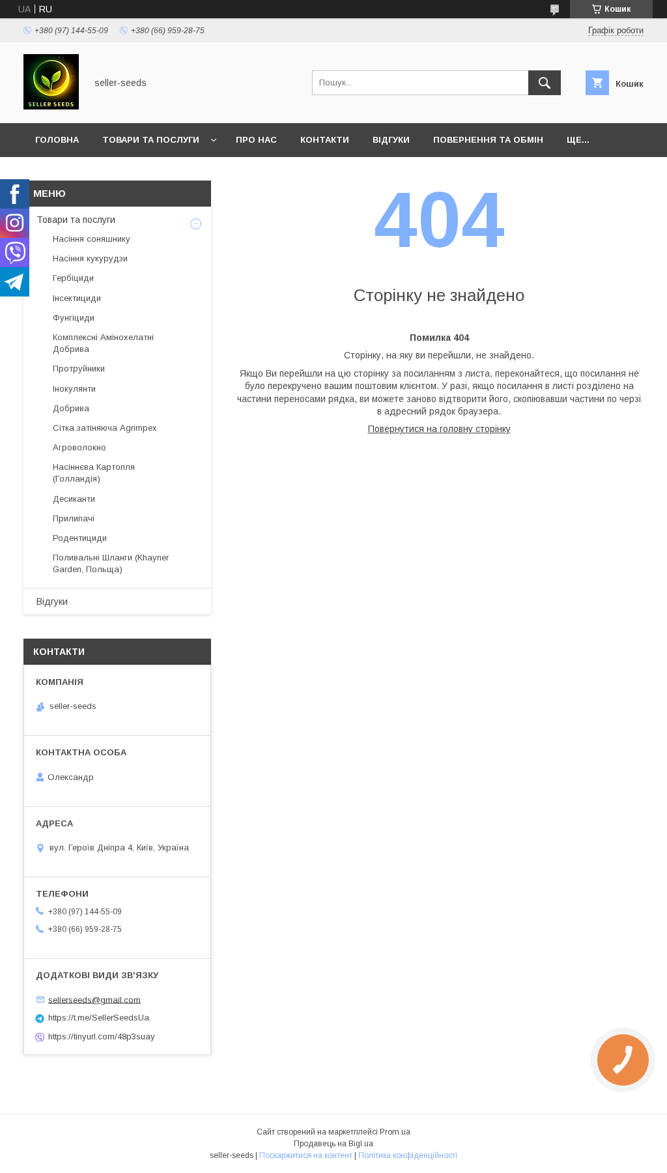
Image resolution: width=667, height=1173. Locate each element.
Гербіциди (73, 278)
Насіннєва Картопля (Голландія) (94, 473)
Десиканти (74, 499)
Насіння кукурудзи (90, 258)
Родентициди (80, 538)
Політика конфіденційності (407, 1155)
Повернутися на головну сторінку (439, 429)
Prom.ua (395, 1132)
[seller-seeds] (51, 106)
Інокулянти (74, 389)
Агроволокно (79, 447)
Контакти (324, 140)
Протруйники (79, 368)
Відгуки (391, 140)
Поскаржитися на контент (305, 1155)
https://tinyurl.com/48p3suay (101, 1036)
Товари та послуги (150, 140)
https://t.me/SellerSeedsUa (98, 1017)
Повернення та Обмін (488, 140)
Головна (57, 140)
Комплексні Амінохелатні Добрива (103, 343)
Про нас (256, 140)
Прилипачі (73, 518)
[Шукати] (544, 82)
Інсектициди (77, 298)
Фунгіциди (73, 318)
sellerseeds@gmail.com (94, 999)
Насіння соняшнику (91, 239)
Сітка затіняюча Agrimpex (105, 428)
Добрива (71, 408)
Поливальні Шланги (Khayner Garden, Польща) (111, 563)
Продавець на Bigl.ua (333, 1143)
